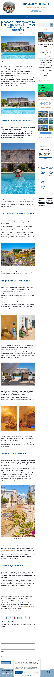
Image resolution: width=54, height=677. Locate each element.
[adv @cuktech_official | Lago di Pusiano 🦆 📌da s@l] (51, 114)
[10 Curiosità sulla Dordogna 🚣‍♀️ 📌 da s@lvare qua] (45, 121)
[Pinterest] (37, 11)
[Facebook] (32, 11)
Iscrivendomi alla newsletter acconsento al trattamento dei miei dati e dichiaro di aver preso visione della (45, 152)
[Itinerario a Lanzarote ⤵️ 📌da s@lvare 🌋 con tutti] (45, 128)
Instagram (26, 611)
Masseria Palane (10, 443)
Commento (4, 629)
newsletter (26, 606)
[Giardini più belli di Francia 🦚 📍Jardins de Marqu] (40, 114)
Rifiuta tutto (27, 672)
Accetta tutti (18, 672)
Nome (3, 646)
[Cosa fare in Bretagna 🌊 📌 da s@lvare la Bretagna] (51, 128)
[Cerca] (51, 25)
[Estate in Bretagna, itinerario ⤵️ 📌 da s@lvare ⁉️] (51, 121)
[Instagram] (34, 11)
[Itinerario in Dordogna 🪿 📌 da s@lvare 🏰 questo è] (45, 114)
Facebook (3, 612)
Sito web (3, 656)
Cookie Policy (23, 675)
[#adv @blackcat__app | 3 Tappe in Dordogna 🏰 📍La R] (40, 128)
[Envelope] (40, 11)
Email (2, 651)
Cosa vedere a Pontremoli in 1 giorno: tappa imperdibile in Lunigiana (43, 184)
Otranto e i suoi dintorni (7, 550)
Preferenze (35, 672)
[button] (38, 660)
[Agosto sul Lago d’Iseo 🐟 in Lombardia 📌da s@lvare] (40, 121)
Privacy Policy (35, 668)
